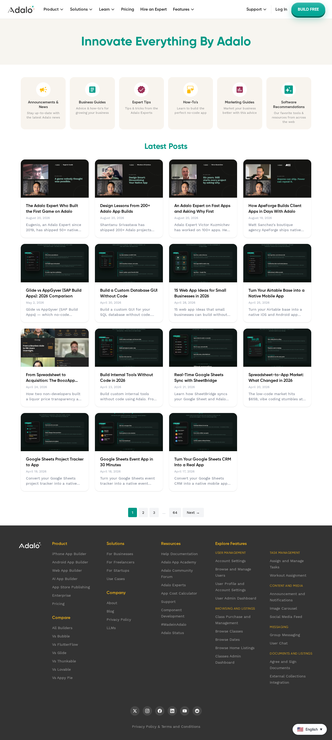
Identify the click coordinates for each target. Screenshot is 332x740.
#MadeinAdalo (173, 624)
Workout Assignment (288, 575)
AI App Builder (65, 579)
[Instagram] (147, 711)
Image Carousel (283, 608)
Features (181, 9)
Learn (104, 9)
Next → (193, 512)
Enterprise (61, 595)
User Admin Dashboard (235, 598)
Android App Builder (70, 562)
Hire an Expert (153, 9)
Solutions (79, 9)
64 (175, 512)
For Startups (118, 570)
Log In (281, 9)
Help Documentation (179, 554)
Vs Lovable (61, 669)
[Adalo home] (21, 9)
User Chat (279, 643)
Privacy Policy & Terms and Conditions (166, 726)
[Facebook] (159, 711)
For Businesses (120, 554)
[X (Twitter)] (135, 711)
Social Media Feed (286, 617)
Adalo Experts (173, 585)
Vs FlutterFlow (65, 644)
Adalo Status (172, 633)
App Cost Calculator (179, 593)
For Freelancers (120, 562)
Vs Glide (59, 653)
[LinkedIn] (172, 711)
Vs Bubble (61, 636)
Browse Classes (229, 631)
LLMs (111, 628)
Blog (110, 611)
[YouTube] (184, 711)
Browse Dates (227, 639)
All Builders (62, 628)
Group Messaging (285, 635)
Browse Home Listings (234, 648)
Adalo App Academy (178, 562)
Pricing (127, 9)
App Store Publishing (71, 587)
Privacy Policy (119, 619)
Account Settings (230, 561)
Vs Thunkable (64, 661)
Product (51, 9)
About (112, 603)
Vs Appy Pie (62, 678)
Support (254, 9)
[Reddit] (197, 711)
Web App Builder (67, 570)
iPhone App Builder (69, 554)
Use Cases (116, 579)
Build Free (308, 9)
